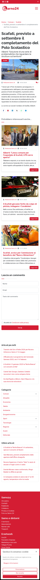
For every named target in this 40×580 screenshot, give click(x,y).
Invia (20, 328)
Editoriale (6, 435)
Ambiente (6, 410)
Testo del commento (10, 296)
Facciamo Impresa (8, 540)
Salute (5, 406)
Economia (6, 402)
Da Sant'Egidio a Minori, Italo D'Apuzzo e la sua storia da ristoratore (18, 380)
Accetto (20, 576)
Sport (5, 418)
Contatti (4, 503)
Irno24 (3, 537)
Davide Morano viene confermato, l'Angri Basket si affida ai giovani (18, 471)
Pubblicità (5, 506)
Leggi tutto (34, 170)
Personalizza (20, 569)
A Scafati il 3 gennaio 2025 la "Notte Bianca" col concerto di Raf (19, 365)
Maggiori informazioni (11, 563)
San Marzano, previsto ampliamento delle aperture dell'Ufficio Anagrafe (18, 456)
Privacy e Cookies (7, 511)
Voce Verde (5, 547)
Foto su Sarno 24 (7, 513)
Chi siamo (5, 501)
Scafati (18, 22)
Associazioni (6, 524)
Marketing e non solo (9, 542)
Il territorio (5, 522)
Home (3, 22)
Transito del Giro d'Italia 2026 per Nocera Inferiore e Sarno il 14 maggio (18, 351)
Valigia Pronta (6, 545)
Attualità (6, 398)
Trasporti (4, 529)
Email (5, 290)
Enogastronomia (9, 414)
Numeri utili (5, 527)
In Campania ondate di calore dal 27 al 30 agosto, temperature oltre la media (18, 478)
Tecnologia (7, 423)
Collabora (4, 508)
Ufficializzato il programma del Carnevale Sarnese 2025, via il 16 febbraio (18, 358)
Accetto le (16, 323)
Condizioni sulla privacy (20, 323)
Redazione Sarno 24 (9, 82)
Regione (6, 427)
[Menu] (37, 8)
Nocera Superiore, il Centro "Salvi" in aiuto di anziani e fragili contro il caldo (19, 463)
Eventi (5, 431)
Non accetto (20, 573)
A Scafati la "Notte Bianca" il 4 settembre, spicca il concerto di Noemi (18, 448)
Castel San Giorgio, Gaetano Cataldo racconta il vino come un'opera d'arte (16, 373)
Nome (5, 284)
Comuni (11, 22)
